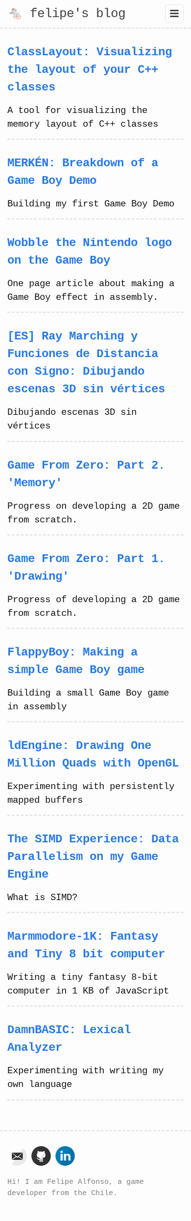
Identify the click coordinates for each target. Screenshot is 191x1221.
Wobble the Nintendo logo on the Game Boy (89, 251)
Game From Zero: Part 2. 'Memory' (86, 474)
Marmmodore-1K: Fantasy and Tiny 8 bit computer (86, 945)
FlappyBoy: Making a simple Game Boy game (75, 661)
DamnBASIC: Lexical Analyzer (69, 1038)
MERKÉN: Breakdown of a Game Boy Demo (82, 172)
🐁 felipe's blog (66, 13)
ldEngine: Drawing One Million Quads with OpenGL (93, 754)
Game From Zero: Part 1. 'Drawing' (86, 567)
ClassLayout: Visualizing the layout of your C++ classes (89, 69)
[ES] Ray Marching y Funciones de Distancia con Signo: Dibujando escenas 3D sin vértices (86, 363)
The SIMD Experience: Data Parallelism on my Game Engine (93, 857)
